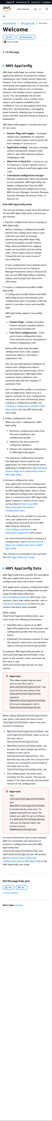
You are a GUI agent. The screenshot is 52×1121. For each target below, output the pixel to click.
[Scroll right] (39, 9)
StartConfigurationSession (18, 529)
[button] (11, 52)
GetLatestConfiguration (17, 532)
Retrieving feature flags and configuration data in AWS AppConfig (24, 545)
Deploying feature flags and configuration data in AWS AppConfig (26, 471)
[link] (44, 23)
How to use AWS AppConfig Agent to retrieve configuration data (21, 507)
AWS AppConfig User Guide (20, 557)
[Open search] (46, 9)
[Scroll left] (15, 9)
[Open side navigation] (4, 16)
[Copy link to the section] (3, 65)
